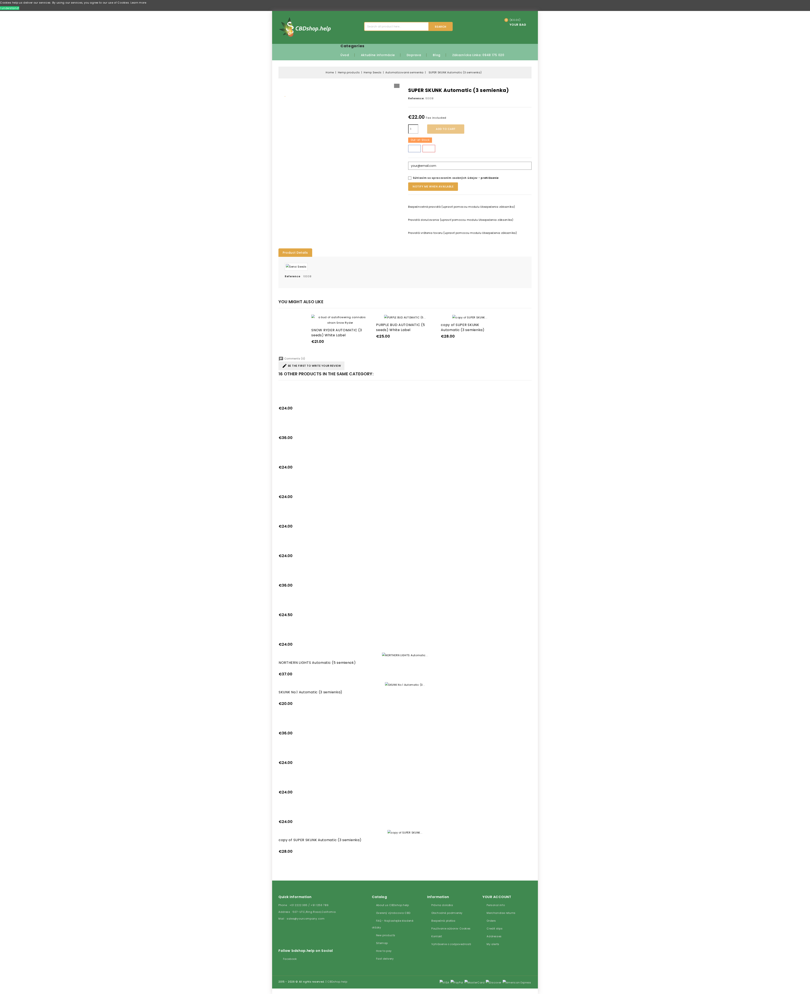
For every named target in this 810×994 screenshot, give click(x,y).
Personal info (496, 905)
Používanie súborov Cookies (451, 928)
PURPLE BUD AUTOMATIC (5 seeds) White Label (400, 327)
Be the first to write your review (311, 365)
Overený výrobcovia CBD (393, 913)
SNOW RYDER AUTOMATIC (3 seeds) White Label (336, 333)
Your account (496, 896)
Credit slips (494, 928)
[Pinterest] (429, 148)
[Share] (414, 148)
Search (440, 26)
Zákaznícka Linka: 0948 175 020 (478, 55)
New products (385, 935)
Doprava (414, 55)
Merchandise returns (501, 913)
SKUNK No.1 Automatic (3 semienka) (310, 692)
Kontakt (436, 936)
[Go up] (272, 991)
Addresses (494, 936)
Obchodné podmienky (447, 913)
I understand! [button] (9, 8)
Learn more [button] (138, 2)
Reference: (416, 98)
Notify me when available (433, 187)
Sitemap (382, 943)
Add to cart (446, 129)
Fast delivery (385, 958)
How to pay (384, 951)
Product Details (295, 253)
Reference (292, 276)
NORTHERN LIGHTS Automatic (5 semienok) (317, 662)
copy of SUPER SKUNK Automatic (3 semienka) (462, 327)
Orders (491, 921)
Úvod (344, 55)
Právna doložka (442, 905)
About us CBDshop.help (392, 905)
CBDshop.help (337, 981)
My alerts (493, 944)
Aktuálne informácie (378, 55)
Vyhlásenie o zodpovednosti (451, 944)
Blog (436, 55)
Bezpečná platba (443, 921)
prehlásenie (490, 178)
